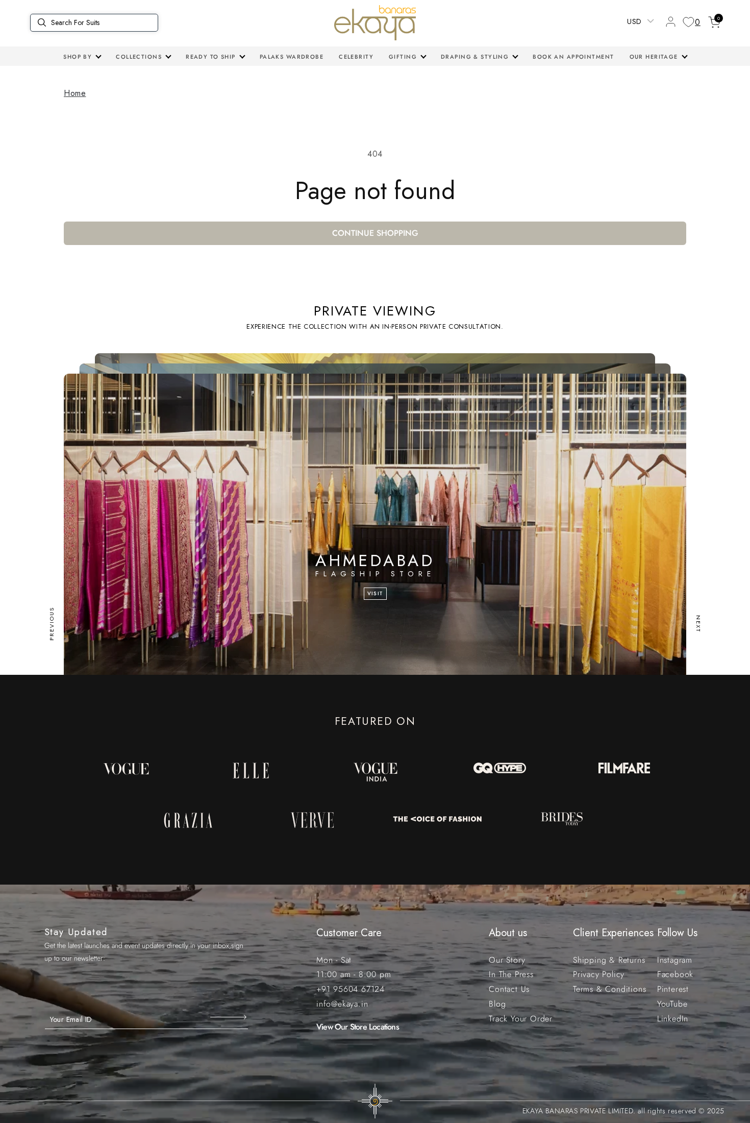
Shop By (77, 57)
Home (75, 93)
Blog (497, 1004)
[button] (82, 56)
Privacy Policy (598, 974)
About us (508, 932)
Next (698, 623)
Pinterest (673, 989)
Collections (139, 57)
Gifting (403, 57)
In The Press (511, 974)
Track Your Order (521, 1018)
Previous (51, 624)
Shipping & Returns (609, 960)
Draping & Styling (475, 57)
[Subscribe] (229, 1017)
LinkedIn (672, 1018)
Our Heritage (654, 57)
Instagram (674, 960)
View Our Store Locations (357, 1027)
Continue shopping (375, 233)
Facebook (675, 974)
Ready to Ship (211, 57)
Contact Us (509, 989)
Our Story (507, 960)
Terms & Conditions (609, 989)
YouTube (672, 1004)
